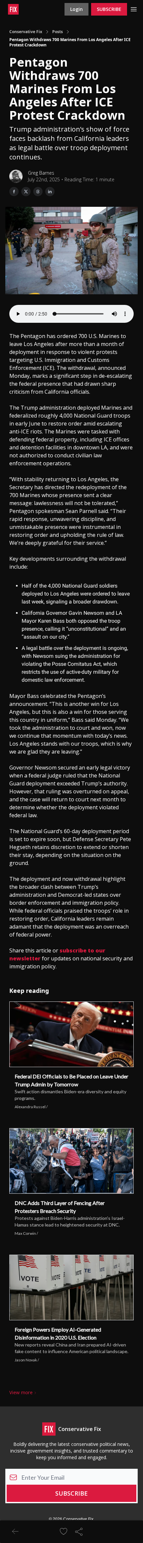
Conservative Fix (25, 31)
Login (76, 9)
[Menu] (134, 8)
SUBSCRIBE (109, 9)
